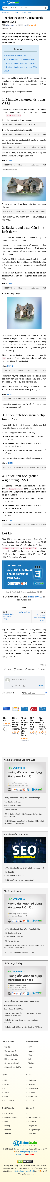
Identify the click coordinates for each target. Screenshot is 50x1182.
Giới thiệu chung (8, 1041)
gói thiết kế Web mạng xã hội (23, 1171)
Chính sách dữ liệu (11, 1055)
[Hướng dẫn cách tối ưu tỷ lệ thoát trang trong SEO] (25, 850)
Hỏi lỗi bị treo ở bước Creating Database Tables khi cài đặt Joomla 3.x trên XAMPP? (24, 822)
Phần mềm (32, 1134)
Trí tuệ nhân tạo (34, 1130)
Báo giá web (8, 1113)
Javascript (8, 1092)
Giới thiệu (7, 1047)
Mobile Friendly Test (12, 941)
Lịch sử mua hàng (10, 1059)
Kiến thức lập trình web (12, 802)
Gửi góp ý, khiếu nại (11, 1063)
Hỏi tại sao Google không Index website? (16, 723)
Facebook (31, 1051)
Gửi (41, 686)
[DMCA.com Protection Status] (25, 1161)
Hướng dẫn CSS (35, 597)
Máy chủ (7, 1130)
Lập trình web (9, 1100)
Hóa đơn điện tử (34, 1118)
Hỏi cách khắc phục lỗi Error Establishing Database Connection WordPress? (23, 1014)
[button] (10, 8)
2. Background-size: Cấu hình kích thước (19, 59)
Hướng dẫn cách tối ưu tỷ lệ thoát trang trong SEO (24, 868)
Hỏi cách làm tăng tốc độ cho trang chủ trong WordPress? (21, 1021)
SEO (30, 1047)
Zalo (30, 1059)
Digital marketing (32, 1041)
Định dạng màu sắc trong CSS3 (39, 617)
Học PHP (5, 719)
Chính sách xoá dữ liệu (12, 1067)
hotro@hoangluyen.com (28, 1152)
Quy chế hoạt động (11, 1051)
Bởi (3, 25)
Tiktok (30, 1055)
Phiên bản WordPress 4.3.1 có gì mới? (35, 723)
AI (29, 1113)
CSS (5, 1088)
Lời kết (6, 71)
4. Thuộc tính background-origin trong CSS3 (20, 67)
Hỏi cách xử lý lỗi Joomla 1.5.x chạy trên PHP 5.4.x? (23, 1027)
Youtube (31, 1063)
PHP (6, 1080)
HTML (6, 1084)
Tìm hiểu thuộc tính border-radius (42, 723)
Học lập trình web (24, 612)
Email (30, 1067)
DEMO (10, 161)
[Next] (44, 728)
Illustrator (31, 1084)
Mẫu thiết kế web (10, 1118)
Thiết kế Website (8, 1108)
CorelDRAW (32, 1096)
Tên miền (7, 1134)
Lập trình (5, 1075)
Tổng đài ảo (32, 1126)
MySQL (7, 1096)
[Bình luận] (25, 25)
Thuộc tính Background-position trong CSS (20, 952)
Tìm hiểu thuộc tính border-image (8, 616)
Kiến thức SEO (9, 872)
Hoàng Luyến (9, 25)
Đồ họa (28, 1075)
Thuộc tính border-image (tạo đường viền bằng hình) (24, 727)
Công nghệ (30, 1108)
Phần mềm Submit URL (13, 810)
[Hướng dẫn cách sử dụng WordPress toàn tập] (25, 777)
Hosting (7, 1126)
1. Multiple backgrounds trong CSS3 (17, 55)
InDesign (31, 1092)
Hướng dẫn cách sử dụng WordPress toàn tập (22, 798)
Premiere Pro (33, 1088)
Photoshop (32, 1080)
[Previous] (4, 728)
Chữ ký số (32, 1122)
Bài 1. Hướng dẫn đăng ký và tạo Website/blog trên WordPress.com (23, 815)
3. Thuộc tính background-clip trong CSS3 (20, 63)
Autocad (31, 1100)
